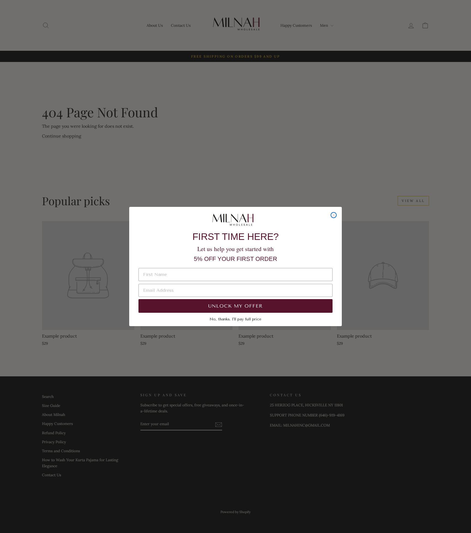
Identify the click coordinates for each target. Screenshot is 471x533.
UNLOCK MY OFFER (235, 306)
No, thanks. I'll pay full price (235, 319)
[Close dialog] (333, 215)
